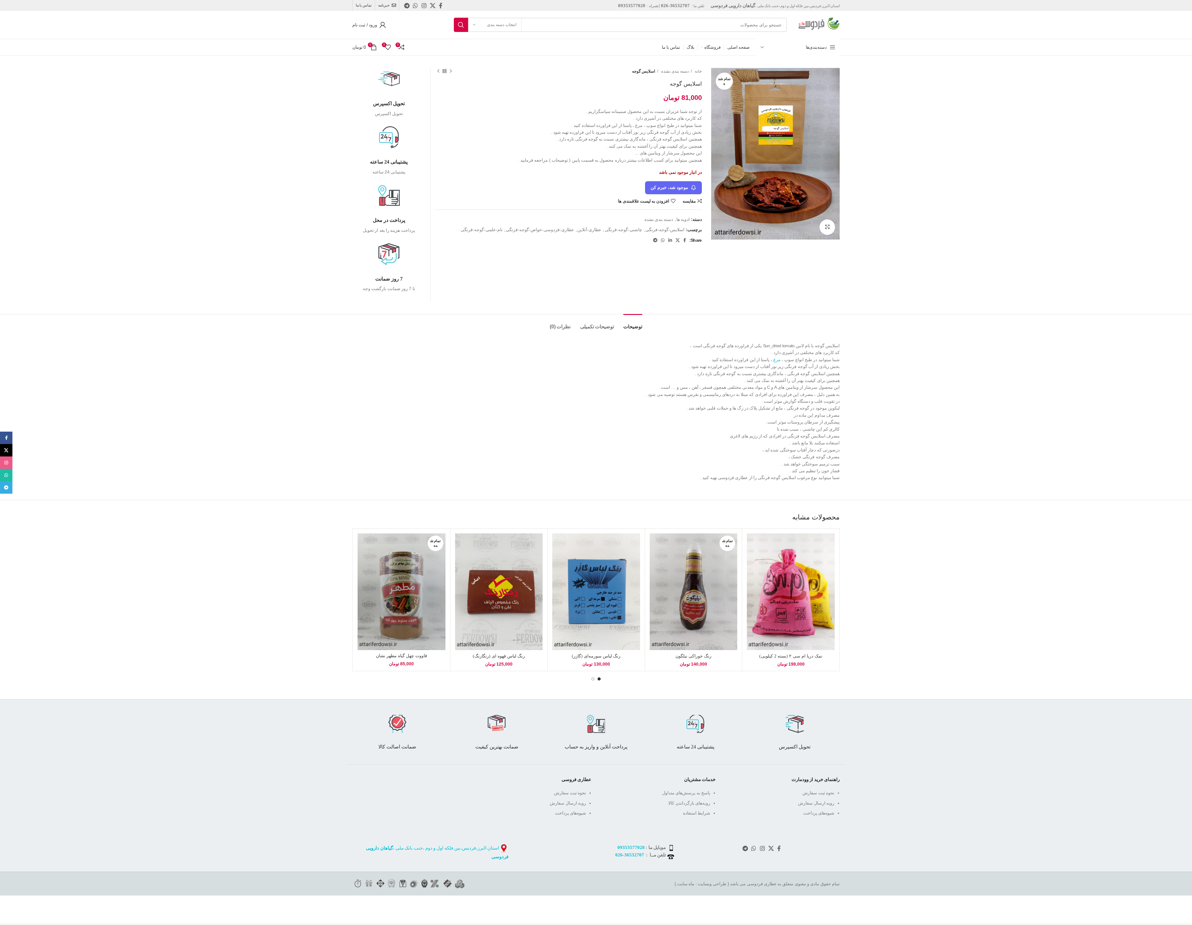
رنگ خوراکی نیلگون (693, 656)
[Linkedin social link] (670, 240)
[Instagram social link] (424, 5)
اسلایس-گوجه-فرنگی (664, 229)
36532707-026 (629, 854)
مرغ (776, 359)
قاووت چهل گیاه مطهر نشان (401, 655)
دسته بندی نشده (674, 71)
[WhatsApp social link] (415, 5)
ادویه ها (683, 219)
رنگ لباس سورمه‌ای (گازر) (596, 656)
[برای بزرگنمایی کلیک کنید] (827, 227)
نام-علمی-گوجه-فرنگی (482, 229)
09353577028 (631, 847)
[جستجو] (461, 25)
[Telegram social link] (406, 5)
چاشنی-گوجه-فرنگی (623, 229)
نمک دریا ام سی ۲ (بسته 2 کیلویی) (790, 656)
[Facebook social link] (440, 5)
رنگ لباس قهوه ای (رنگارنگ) (499, 656)
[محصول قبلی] (451, 71)
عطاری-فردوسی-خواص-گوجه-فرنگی (540, 229)
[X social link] (432, 5)
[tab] (632, 323)
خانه (697, 71)
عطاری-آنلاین (589, 229)
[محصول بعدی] (438, 71)
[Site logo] (816, 24)
